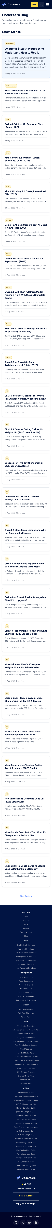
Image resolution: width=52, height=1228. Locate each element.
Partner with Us (26, 932)
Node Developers (26, 985)
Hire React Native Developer (26, 953)
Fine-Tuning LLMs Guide (26, 1150)
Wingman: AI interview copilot (26, 1064)
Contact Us (26, 928)
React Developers (26, 981)
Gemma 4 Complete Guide (26, 1116)
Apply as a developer (26, 1203)
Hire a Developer (26, 1196)
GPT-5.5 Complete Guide (26, 1104)
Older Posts (26, 896)
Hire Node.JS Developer (26, 945)
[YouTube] (29, 1222)
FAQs (26, 924)
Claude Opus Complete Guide (26, 1100)
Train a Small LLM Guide (26, 1154)
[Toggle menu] (47, 4)
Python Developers (26, 992)
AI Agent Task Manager (26, 1037)
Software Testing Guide (26, 1169)
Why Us (26, 921)
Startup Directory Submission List (26, 1041)
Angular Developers (26, 996)
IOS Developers (26, 989)
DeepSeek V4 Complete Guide (26, 1096)
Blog (26, 936)
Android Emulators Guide (26, 1158)
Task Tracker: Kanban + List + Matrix (26, 1030)
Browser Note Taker (26, 1076)
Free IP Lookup (26, 1049)
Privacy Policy (26, 1017)
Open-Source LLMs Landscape (26, 1127)
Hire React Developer (26, 949)
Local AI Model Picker (26, 1053)
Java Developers (26, 977)
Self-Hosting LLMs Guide (26, 1143)
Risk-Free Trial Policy (26, 1013)
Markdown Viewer (26, 1080)
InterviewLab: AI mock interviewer (26, 1060)
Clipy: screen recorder (26, 1068)
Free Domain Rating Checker (26, 1045)
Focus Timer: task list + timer (26, 1057)
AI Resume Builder (26, 1083)
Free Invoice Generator (26, 1026)
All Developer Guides (26, 1093)
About (26, 917)
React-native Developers (26, 1000)
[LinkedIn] (16, 1222)
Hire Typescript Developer (26, 968)
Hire (34, 4)
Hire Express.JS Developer (26, 957)
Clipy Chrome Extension (26, 1072)
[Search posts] (41, 4)
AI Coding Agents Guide (26, 1131)
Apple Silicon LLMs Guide (26, 1146)
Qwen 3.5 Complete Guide (26, 1112)
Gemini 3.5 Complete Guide (26, 1123)
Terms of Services (26, 1009)
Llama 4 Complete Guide (26, 1108)
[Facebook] (36, 1222)
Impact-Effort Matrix (26, 1034)
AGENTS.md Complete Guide (26, 1135)
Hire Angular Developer (26, 964)
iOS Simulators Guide (26, 1162)
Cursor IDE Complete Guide (26, 1139)
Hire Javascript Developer (26, 960)
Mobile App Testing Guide (26, 1166)
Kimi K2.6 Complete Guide (26, 1119)
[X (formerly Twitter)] (22, 1222)
